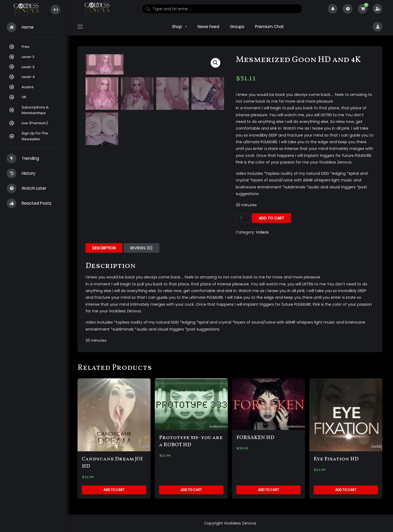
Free (25, 46)
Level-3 (28, 66)
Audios (28, 87)
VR (24, 97)
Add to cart (271, 218)
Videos (262, 232)
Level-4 (28, 76)
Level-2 (28, 56)
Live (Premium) (35, 123)
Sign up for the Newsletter (35, 136)
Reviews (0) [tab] (141, 248)
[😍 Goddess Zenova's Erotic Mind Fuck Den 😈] (26, 9)
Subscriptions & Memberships (35, 110)
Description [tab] (104, 248)
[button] (215, 63)
